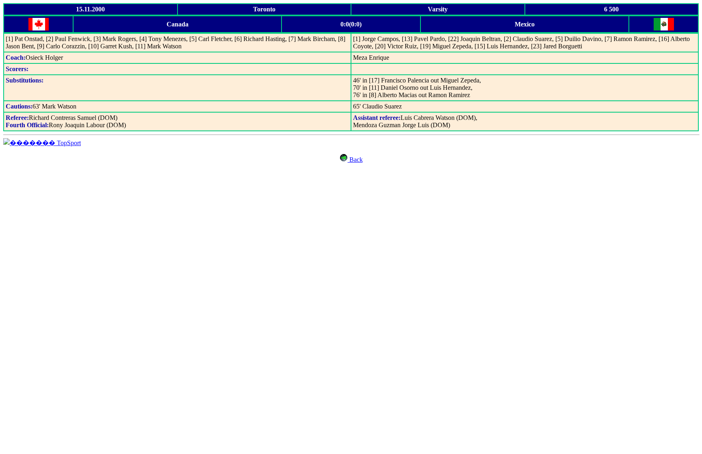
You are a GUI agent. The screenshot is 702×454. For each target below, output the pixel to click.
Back (355, 159)
